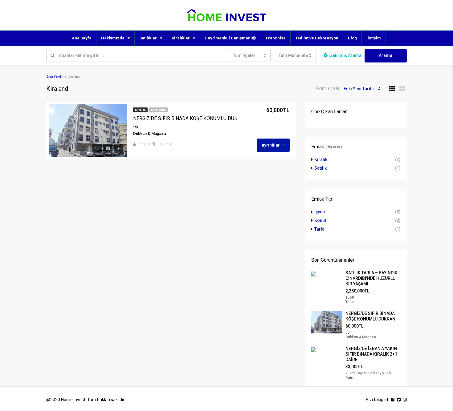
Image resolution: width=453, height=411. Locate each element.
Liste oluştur (431, 15)
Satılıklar (148, 38)
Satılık (320, 168)
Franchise (276, 38)
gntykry (144, 144)
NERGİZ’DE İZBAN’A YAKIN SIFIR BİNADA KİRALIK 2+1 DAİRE (371, 354)
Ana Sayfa (82, 38)
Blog (352, 38)
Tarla (319, 229)
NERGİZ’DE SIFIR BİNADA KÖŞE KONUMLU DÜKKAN (188, 118)
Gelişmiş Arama (345, 55)
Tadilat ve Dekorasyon (316, 38)
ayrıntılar (271, 145)
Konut (320, 220)
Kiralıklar (181, 38)
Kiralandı (158, 110)
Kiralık (140, 110)
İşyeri (319, 211)
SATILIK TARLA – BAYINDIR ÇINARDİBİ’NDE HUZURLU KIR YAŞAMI (371, 278)
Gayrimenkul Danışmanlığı (230, 38)
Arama (385, 55)
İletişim (373, 38)
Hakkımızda (112, 38)
